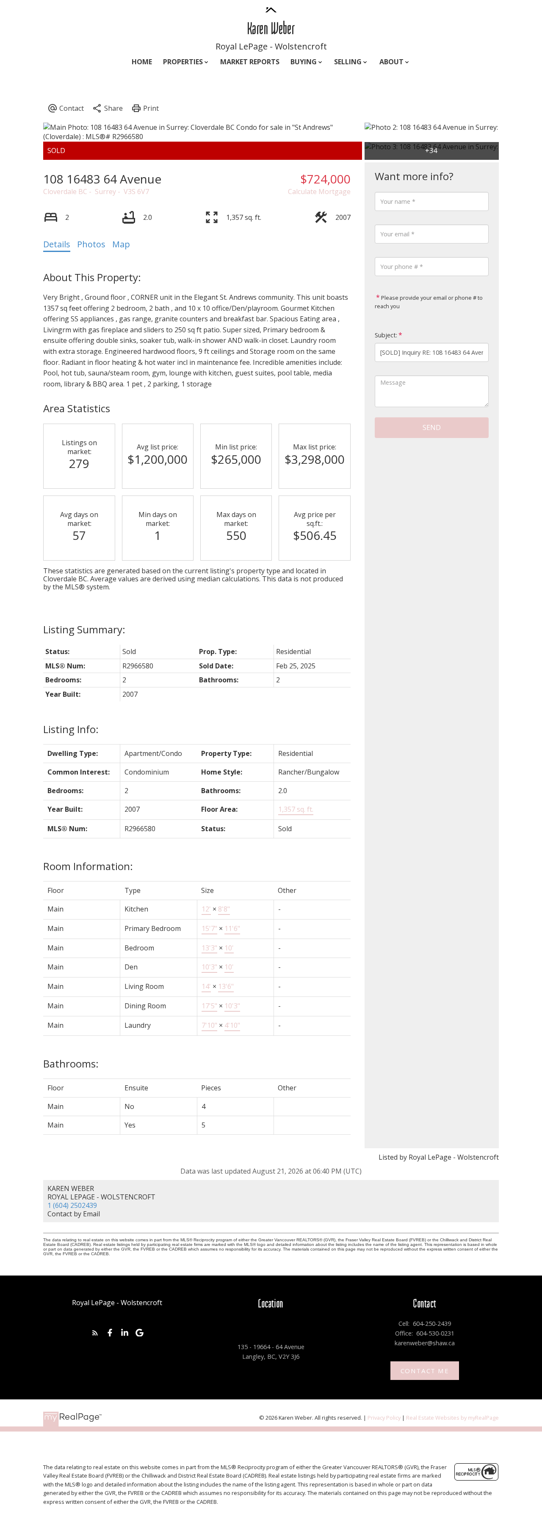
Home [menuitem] (142, 61)
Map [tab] (121, 244)
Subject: (386, 335)
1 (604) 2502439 (72, 1205)
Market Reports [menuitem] (249, 61)
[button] (95, 1333)
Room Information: (88, 866)
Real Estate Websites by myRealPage (452, 1417)
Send (432, 427)
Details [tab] (56, 244)
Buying (303, 61)
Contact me (425, 1371)
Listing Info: (71, 729)
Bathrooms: (71, 1063)
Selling (348, 61)
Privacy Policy (384, 1417)
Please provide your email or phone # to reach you (429, 302)
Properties (183, 61)
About (391, 61)
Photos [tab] (91, 244)
